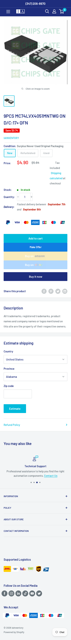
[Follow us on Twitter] (38, 593)
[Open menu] (8, 11)
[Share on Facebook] (44, 291)
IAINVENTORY (11, 138)
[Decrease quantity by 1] (18, 197)
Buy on (29, 256)
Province (9, 368)
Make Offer (36, 247)
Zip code (9, 385)
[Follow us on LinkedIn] (18, 593)
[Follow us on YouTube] (31, 593)
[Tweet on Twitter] (57, 291)
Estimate (15, 408)
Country (8, 351)
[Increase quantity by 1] (31, 197)
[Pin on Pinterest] (51, 291)
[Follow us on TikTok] (24, 593)
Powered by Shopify (14, 632)
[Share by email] (64, 291)
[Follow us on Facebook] (4, 593)
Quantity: (9, 197)
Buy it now (35, 276)
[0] (61, 11)
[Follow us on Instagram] (11, 593)
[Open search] (47, 11)
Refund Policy (12, 424)
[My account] (54, 11)
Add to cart (35, 238)
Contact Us (50, 475)
